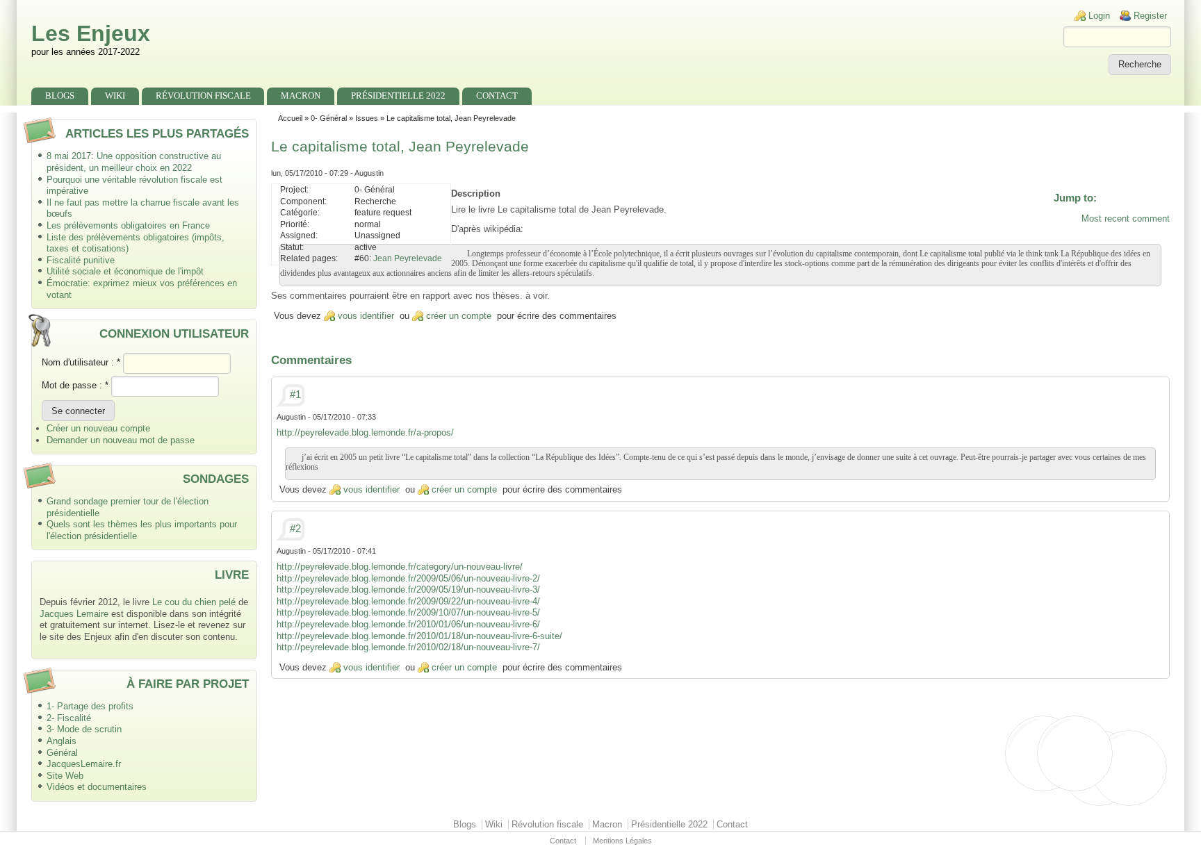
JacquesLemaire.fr (84, 764)
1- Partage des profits (90, 706)
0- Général (329, 118)
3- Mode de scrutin (84, 729)
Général (62, 753)
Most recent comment (1125, 218)
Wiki (115, 95)
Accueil (290, 118)
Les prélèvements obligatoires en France (128, 225)
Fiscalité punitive (81, 260)
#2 (295, 528)
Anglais (61, 741)
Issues (366, 118)
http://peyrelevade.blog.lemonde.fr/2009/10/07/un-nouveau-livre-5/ (408, 612)
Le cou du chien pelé (194, 602)
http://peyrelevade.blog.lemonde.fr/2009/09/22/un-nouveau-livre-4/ (408, 601)
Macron (300, 95)
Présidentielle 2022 (398, 95)
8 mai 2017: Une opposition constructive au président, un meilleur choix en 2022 (134, 162)
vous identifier (366, 316)
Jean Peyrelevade (407, 258)
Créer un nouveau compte (98, 428)
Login (1099, 15)
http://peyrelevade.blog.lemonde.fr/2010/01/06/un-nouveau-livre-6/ (408, 624)
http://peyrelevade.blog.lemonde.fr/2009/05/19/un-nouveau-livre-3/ (408, 589)
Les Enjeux (90, 33)
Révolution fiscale (203, 95)
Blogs (59, 95)
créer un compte (458, 316)
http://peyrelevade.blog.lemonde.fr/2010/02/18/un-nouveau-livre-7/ (408, 647)
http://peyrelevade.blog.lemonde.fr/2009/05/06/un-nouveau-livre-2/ (408, 578)
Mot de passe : (75, 385)
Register (1150, 15)
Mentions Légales (622, 840)
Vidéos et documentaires (97, 787)
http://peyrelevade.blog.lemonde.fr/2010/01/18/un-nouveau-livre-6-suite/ (419, 636)
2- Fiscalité (69, 718)
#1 (295, 394)
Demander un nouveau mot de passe (121, 440)
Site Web (65, 775)
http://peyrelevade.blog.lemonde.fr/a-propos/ (365, 432)
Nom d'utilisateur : (81, 362)
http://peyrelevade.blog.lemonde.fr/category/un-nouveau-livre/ (400, 566)
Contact (497, 95)
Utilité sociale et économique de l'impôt (125, 271)
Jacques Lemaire (74, 614)
